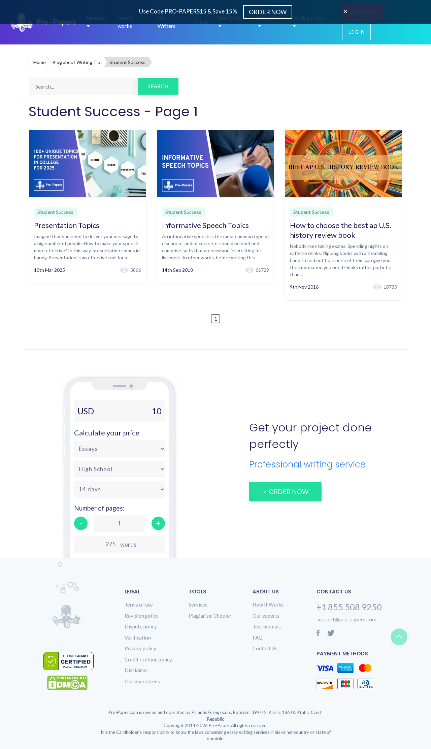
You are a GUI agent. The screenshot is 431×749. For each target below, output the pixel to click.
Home (39, 62)
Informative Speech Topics (205, 225)
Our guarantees (142, 681)
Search (158, 86)
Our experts (266, 616)
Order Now (268, 11)
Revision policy (142, 616)
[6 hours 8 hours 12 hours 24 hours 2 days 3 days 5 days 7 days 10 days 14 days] (119, 489)
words (128, 544)
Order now (288, 491)
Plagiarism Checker (210, 616)
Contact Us (265, 648)
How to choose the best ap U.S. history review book (340, 230)
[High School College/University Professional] (119, 469)
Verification (138, 637)
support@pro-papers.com (346, 619)
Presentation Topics (66, 225)
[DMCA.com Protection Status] (72, 683)
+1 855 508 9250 (349, 607)
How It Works (268, 604)
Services (198, 604)
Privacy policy (140, 648)
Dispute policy (141, 626)
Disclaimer (136, 670)
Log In (356, 32)
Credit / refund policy (148, 659)
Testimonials (267, 626)
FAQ (258, 637)
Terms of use (139, 604)
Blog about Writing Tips (78, 62)
